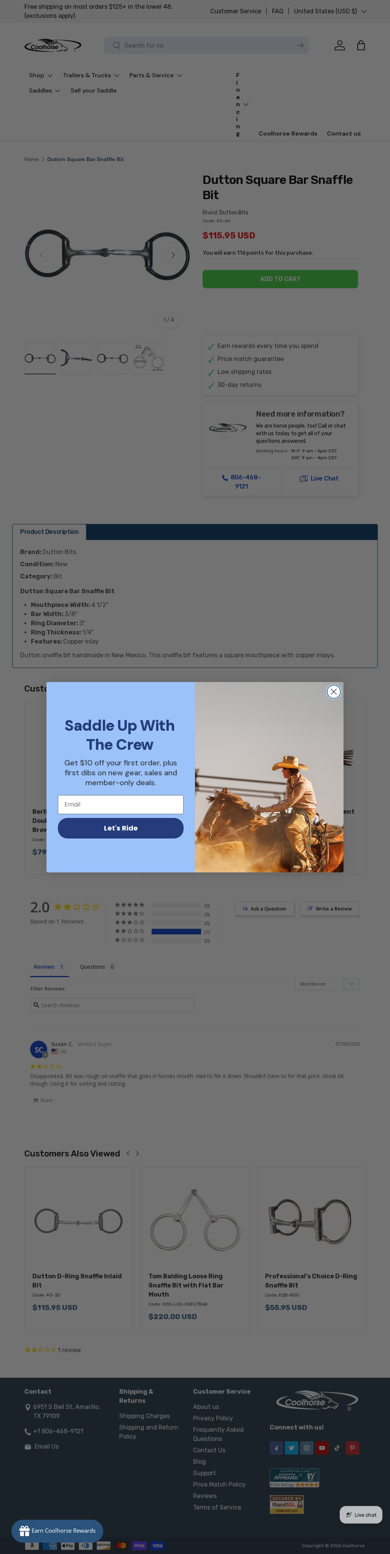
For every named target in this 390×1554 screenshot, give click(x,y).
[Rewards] (57, 1531)
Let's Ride (121, 828)
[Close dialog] (333, 691)
